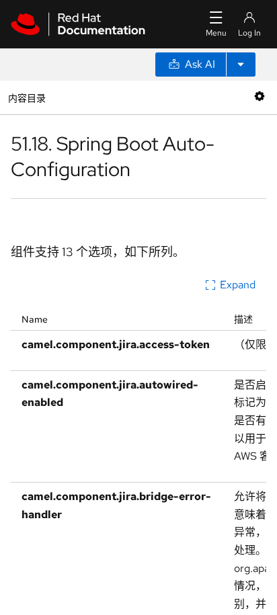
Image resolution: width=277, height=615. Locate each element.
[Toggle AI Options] (240, 64)
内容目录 (26, 97)
